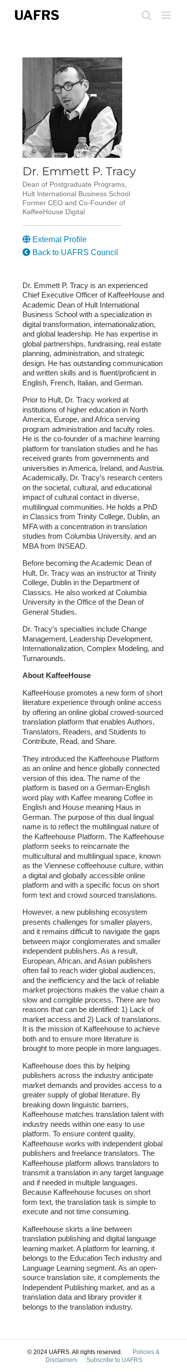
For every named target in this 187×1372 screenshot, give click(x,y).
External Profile (58, 239)
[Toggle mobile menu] (167, 15)
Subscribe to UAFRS (114, 1360)
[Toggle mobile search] (147, 15)
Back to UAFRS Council (74, 252)
